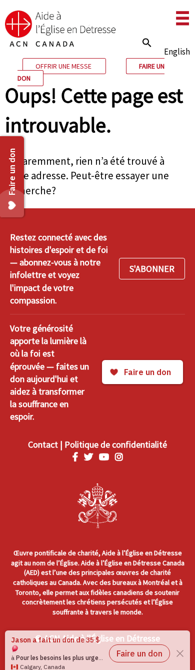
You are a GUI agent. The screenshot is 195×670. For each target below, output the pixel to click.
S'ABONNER (152, 268)
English (177, 51)
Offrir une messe (64, 66)
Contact (43, 444)
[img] (147, 43)
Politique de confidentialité (115, 444)
